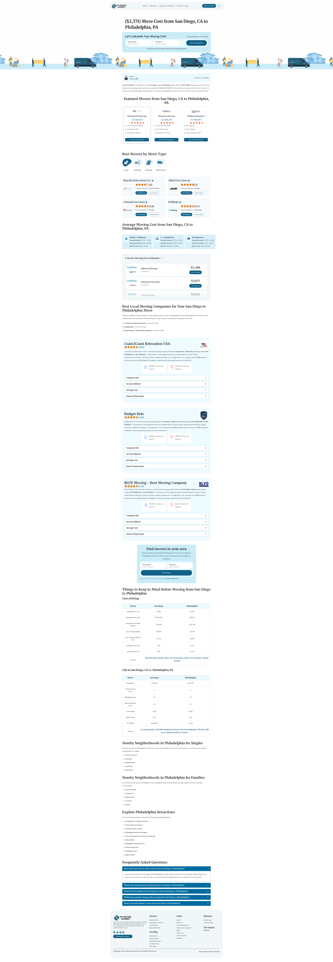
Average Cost (132, 390)
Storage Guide (154, 944)
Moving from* (132, 42)
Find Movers (166, 573)
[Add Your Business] (219, 6)
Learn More (154, 193)
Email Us (206, 930)
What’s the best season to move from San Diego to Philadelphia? (152, 903)
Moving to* (159, 42)
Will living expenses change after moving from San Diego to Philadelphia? (156, 897)
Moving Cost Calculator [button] (166, 6)
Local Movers (153, 925)
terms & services (214, 951)
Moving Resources (155, 941)
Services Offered (133, 384)
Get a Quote (195, 272)
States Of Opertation (135, 396)
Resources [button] (153, 6)
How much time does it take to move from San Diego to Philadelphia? (154, 869)
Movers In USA (153, 920)
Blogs (178, 930)
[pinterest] (120, 933)
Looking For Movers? (123, 936)
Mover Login (207, 920)
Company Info (132, 378)
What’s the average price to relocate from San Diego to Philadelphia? (154, 885)
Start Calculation (196, 43)
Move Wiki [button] (179, 6)
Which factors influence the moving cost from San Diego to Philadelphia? (156, 891)
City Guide (152, 946)
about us (179, 922)
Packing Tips (153, 936)
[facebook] (114, 933)
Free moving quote (183, 925)
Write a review (181, 935)
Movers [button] (145, 6)
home (178, 920)
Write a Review (209, 6)
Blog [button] (186, 6)
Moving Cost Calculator (184, 928)
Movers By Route (154, 928)
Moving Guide (153, 938)
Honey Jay (132, 79)
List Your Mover (208, 922)
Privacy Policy (203, 951)
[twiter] (117, 933)
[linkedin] (123, 933)
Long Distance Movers (156, 922)
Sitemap (179, 938)
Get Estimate (141, 193)
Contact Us (180, 933)
